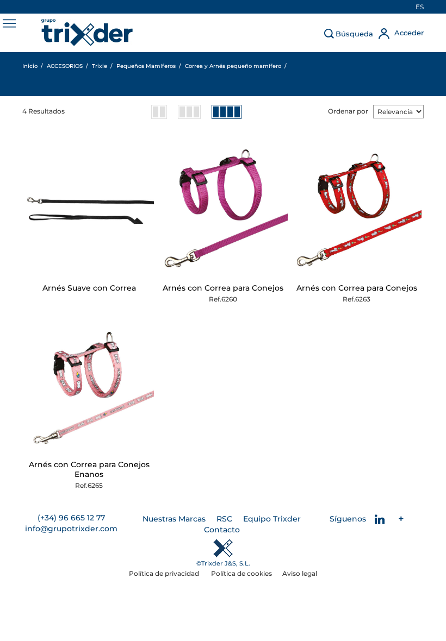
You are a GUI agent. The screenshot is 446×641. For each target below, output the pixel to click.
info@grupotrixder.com (71, 528)
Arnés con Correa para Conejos (223, 288)
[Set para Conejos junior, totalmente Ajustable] (89, 386)
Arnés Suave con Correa (89, 288)
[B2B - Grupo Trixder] (87, 32)
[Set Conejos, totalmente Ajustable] (223, 209)
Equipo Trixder (272, 519)
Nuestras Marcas (174, 519)
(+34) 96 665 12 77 (71, 518)
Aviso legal (299, 573)
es (420, 7)
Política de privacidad (165, 573)
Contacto (222, 530)
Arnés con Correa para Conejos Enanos (89, 469)
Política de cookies (241, 573)
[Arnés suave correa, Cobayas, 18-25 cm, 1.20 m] (89, 209)
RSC (224, 519)
